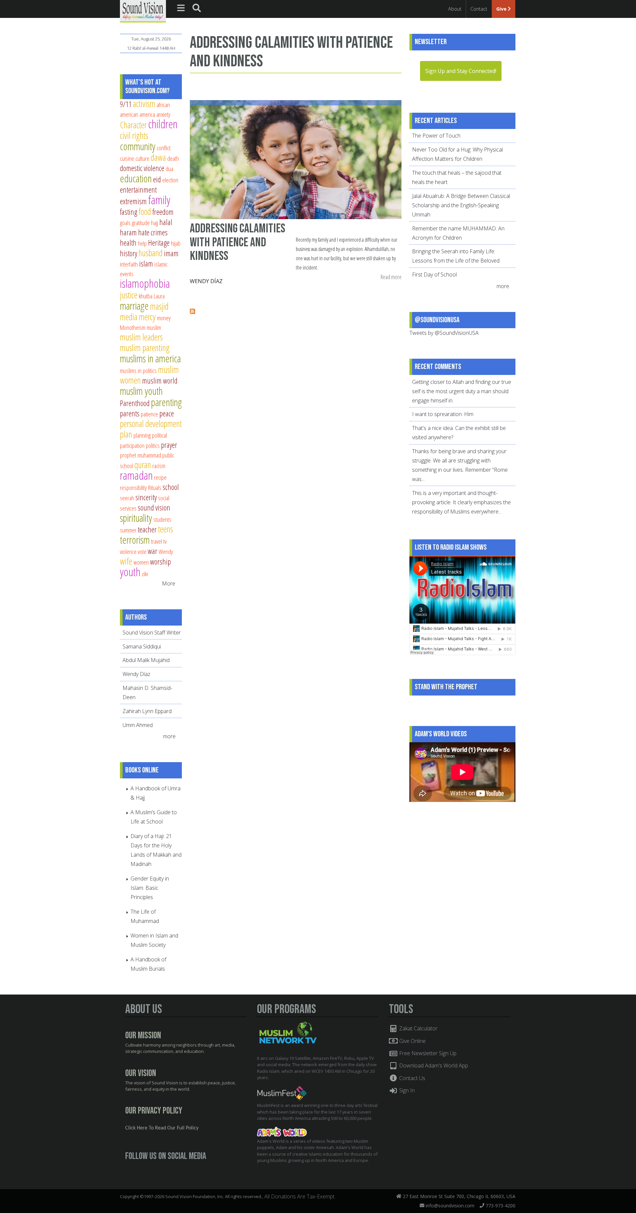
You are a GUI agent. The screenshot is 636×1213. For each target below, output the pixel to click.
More (168, 583)
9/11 (126, 104)
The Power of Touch (436, 135)
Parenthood (135, 403)
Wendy (166, 551)
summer (128, 529)
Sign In (406, 1090)
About (454, 9)
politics (153, 445)
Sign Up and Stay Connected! (460, 71)
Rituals (154, 487)
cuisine (127, 158)
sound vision (154, 507)
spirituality (136, 518)
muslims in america (150, 358)
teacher (147, 529)
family (159, 200)
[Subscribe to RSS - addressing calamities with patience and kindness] (192, 312)
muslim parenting (145, 347)
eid (157, 179)
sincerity (146, 497)
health (128, 242)
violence (128, 551)
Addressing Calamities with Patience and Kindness (237, 242)
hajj (154, 222)
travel (156, 541)
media (128, 317)
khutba (145, 295)
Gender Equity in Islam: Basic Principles (150, 888)
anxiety (163, 114)
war (152, 551)
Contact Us (411, 1078)
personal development (151, 423)
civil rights (134, 135)
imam (171, 253)
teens (165, 529)
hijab (176, 243)
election (170, 179)
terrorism (135, 540)
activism (144, 103)
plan (126, 434)
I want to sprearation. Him (442, 414)
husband (150, 253)
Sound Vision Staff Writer (152, 632)
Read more (391, 277)
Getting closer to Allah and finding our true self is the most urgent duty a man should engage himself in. (461, 391)
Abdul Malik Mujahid (146, 660)
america (147, 114)
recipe (160, 477)
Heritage (159, 242)
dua (169, 168)
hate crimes (153, 232)
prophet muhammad (140, 455)
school (171, 487)
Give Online (412, 1041)
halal (165, 222)
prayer (169, 445)
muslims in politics (138, 370)
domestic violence (142, 168)
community (137, 146)
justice (128, 295)
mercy (147, 317)
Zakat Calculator (418, 1028)
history (128, 253)
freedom (163, 212)
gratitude (141, 222)
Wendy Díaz (206, 281)
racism (158, 465)
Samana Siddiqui (142, 646)
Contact (478, 9)
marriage (134, 306)
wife (126, 561)
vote (142, 551)
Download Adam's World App (433, 1065)
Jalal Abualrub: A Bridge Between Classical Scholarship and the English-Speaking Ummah (461, 205)
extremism (133, 201)
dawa (158, 157)
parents (129, 413)
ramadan (136, 475)
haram (128, 232)
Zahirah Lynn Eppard (147, 711)
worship (160, 561)
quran (142, 464)
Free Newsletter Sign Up (427, 1053)
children (163, 124)
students (162, 519)
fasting (128, 212)
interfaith (129, 264)
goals (125, 222)
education (136, 178)
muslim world (160, 380)
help (142, 243)
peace (166, 413)
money (164, 317)
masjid (159, 306)
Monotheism (132, 327)
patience (149, 413)
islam (146, 263)
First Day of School (434, 274)
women (141, 562)
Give (502, 9)
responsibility (133, 487)
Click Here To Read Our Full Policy (161, 1128)
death (173, 158)
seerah (127, 497)
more (170, 736)
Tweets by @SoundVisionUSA (444, 332)
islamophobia (145, 283)
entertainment (138, 189)
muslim (154, 327)
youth (130, 571)
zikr (145, 573)
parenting (166, 402)
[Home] (143, 10)
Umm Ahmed (138, 725)
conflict (164, 147)
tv (165, 541)
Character (133, 125)
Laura (159, 295)
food (144, 211)
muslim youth (141, 391)
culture (142, 158)
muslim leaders (141, 337)
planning (142, 435)
